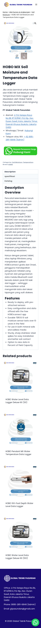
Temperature (28, 162)
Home (5, 12)
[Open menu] (36, 4)
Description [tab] (10, 172)
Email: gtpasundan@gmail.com (19, 608)
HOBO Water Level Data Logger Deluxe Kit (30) (17, 401)
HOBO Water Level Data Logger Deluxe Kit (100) (17, 557)
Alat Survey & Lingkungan (19, 12)
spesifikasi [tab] (10, 176)
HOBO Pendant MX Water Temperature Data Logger (18, 453)
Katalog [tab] (8, 181)
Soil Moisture (17, 162)
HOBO (10, 164)
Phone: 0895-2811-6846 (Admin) (20, 604)
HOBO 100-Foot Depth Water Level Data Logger (19, 505)
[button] (35, 23)
